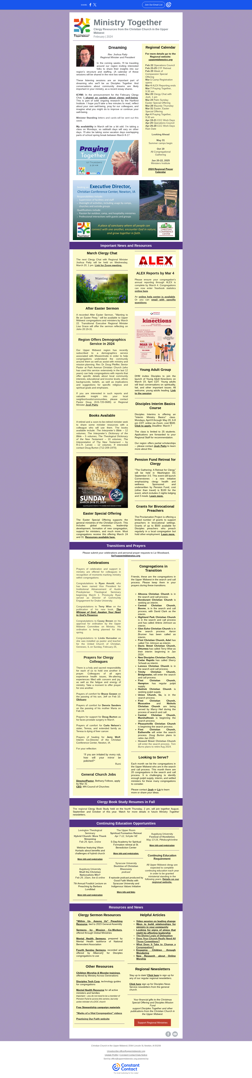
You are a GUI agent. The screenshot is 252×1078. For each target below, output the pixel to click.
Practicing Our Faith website (93, 1018)
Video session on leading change (156, 921)
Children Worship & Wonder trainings (98, 972)
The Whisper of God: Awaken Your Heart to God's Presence (98, 612)
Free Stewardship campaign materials (98, 1007)
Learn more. (156, 496)
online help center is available (157, 296)
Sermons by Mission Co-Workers (99, 930)
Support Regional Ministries (152, 1022)
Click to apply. (143, 425)
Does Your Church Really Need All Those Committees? (156, 940)
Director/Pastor (85, 780)
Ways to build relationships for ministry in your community (156, 925)
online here (141, 291)
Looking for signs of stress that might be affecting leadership (156, 931)
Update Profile (111, 1055)
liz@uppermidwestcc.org (125, 555)
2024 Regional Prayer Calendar (160, 170)
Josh (151, 789)
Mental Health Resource (90, 990)
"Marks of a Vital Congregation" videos (99, 1013)
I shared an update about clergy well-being (110, 97)
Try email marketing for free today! (126, 1073)
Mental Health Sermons (91, 938)
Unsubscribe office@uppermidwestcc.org (126, 1051)
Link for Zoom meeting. (108, 265)
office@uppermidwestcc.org (124, 1059)
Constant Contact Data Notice (133, 1055)
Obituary (81, 699)
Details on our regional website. (165, 880)
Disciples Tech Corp (88, 981)
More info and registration (90, 859)
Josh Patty (92, 404)
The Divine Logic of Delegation (154, 935)
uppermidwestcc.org (161, 59)
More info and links (126, 892)
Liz (159, 789)
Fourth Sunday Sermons (91, 950)
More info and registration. (126, 853)
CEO (78, 786)
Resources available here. (100, 537)
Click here (153, 975)
